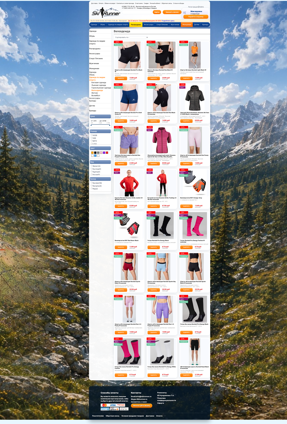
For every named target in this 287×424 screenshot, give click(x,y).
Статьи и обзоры (178, 3)
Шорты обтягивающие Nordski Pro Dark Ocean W (128, 113)
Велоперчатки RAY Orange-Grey (191, 198)
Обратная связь (167, 3)
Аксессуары (148, 24)
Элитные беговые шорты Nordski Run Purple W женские (127, 156)
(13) (95, 144)
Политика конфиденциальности (166, 399)
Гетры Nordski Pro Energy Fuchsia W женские (192, 241)
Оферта (160, 403)
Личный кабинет (155, 3)
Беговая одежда (98, 82)
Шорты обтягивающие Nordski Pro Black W (128, 70)
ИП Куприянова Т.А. (165, 395)
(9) (95, 135)
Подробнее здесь (168, 21)
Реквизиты (162, 393)
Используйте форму (141, 406)
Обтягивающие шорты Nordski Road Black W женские (194, 367)
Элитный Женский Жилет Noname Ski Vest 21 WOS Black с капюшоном (194, 113)
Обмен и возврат (109, 3)
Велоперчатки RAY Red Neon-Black (126, 240)
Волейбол (95, 95)
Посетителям (98, 416)
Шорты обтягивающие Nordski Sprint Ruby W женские (127, 282)
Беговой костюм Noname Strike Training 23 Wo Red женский (162, 198)
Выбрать (121, 78)
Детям (196, 24)
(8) (94, 138)
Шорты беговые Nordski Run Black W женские (160, 70)
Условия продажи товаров (132, 416)
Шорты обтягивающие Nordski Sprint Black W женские (193, 282)
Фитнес (94, 93)
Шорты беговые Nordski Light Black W (193, 70)
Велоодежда (97, 90)
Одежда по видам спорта (118, 24)
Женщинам (186, 24)
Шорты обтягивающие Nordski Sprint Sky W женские (162, 282)
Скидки (146, 3)
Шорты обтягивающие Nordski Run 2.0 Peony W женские (128, 325)
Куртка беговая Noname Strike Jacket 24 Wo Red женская (128, 198)
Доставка (94, 3)
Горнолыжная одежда (101, 88)
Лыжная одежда (98, 85)
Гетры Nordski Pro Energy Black (158, 240)
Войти (201, 7)
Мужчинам (175, 24)
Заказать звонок (172, 12)
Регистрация (193, 7)
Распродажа (136, 24)
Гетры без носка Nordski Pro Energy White (162, 367)
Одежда (94, 24)
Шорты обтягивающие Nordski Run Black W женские (161, 113)
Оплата (101, 3)
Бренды (205, 24)
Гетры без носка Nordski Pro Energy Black (194, 324)
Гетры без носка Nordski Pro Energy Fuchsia (127, 367)
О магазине (139, 3)
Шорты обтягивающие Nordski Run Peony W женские (194, 156)
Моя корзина (196, 11)
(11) (95, 141)
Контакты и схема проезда (125, 3)
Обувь (102, 24)
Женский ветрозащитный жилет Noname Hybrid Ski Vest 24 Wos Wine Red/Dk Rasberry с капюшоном (161, 156)
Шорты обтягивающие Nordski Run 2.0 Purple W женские (161, 325)
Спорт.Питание (162, 24)
